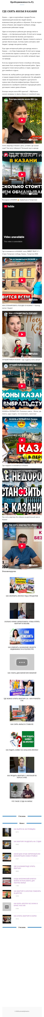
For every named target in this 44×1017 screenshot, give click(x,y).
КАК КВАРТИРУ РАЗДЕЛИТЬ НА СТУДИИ (27, 841)
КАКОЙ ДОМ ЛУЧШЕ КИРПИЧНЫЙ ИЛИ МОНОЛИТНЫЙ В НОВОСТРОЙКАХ (27, 855)
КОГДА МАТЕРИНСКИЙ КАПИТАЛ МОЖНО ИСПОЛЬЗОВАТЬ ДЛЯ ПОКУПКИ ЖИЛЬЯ (25, 881)
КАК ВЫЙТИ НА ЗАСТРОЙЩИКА (24, 829)
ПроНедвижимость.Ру (22, 2)
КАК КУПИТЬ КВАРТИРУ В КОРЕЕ (25, 916)
